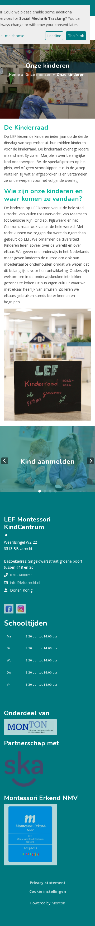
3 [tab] (50, 491)
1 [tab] (39, 491)
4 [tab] (55, 491)
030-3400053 (21, 574)
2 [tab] (45, 491)
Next (90, 460)
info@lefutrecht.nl (25, 582)
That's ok (76, 35)
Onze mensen (38, 74)
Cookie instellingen (47, 891)
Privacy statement (47, 882)
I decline (54, 35)
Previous (4, 460)
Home (14, 74)
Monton (58, 902)
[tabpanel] (47, 461)
